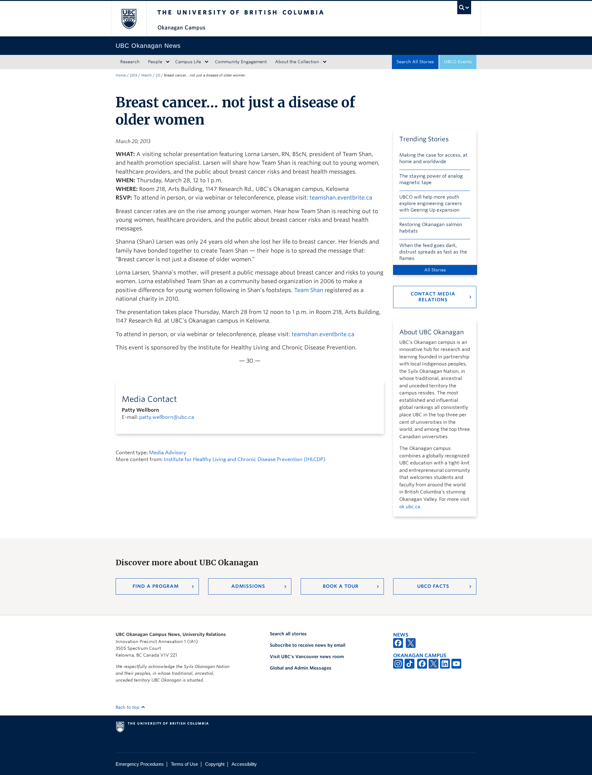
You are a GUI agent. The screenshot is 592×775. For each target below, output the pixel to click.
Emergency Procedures (140, 764)
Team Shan (308, 290)
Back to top (128, 707)
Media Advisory (167, 453)
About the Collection (297, 61)
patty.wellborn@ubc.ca (166, 417)
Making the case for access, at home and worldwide (433, 158)
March (146, 75)
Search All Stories (415, 61)
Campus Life (188, 61)
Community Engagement (241, 61)
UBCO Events (458, 61)
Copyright (214, 764)
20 (158, 75)
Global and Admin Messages (300, 668)
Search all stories (288, 633)
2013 (133, 75)
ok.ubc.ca (409, 506)
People (155, 61)
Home (121, 75)
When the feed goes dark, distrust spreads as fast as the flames (433, 252)
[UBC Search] (464, 7)
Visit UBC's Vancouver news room (307, 656)
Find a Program (156, 586)
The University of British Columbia (128, 18)
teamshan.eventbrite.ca (341, 197)
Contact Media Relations (433, 297)
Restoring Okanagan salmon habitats (430, 228)
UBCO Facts (433, 586)
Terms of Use (184, 764)
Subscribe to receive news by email (307, 645)
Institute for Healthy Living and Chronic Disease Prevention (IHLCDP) (244, 459)
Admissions (248, 586)
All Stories (435, 269)
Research (130, 61)
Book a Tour (341, 586)
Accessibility (244, 764)
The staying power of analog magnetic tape (431, 179)
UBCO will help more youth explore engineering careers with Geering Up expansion (430, 203)
